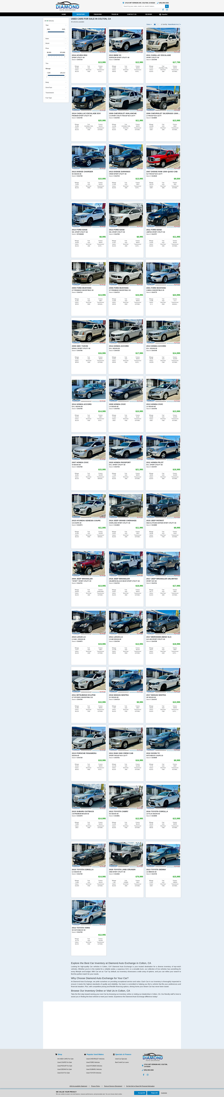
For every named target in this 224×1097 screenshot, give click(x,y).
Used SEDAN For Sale (64, 1069)
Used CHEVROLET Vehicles (95, 1059)
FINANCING (98, 14)
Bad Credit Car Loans (122, 1062)
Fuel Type (49, 98)
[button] (167, 6)
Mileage (48, 68)
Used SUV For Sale (63, 1073)
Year (47, 25)
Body (47, 82)
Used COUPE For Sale (64, 1062)
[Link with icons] (163, 10)
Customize (164, 1093)
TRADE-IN (114, 14)
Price (47, 48)
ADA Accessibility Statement (78, 1086)
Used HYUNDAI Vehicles (94, 1066)
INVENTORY (81, 14)
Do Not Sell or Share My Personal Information (140, 1086)
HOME (64, 14)
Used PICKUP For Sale (64, 1066)
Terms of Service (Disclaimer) (113, 1086)
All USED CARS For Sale (65, 1059)
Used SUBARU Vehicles (94, 1069)
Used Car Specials (121, 1059)
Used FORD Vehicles (93, 1062)
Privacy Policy (95, 1086)
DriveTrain (49, 87)
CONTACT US (131, 14)
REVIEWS (148, 14)
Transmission (50, 92)
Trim (47, 63)
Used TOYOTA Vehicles (93, 1073)
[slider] (47, 32)
